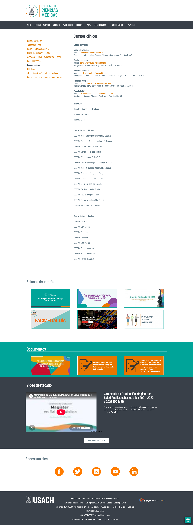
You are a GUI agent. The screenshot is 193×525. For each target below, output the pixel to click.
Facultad (37, 24)
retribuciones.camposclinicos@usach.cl (96, 94)
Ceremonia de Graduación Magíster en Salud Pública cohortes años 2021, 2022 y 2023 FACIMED (129, 398)
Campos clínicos (33, 65)
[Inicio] (96, 11)
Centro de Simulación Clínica (38, 49)
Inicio (29, 24)
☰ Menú (30, 34)
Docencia (56, 24)
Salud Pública (117, 24)
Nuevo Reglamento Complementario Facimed (45, 77)
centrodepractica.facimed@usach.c (95, 73)
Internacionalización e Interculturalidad (42, 73)
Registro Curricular (34, 40)
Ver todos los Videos (96, 441)
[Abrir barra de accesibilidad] (188, 520)
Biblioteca (31, 69)
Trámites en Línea (34, 45)
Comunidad (130, 24)
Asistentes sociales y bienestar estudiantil (44, 57)
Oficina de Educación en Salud (38, 53)
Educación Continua (101, 24)
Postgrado (80, 24)
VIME (89, 24)
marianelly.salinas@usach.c (91, 53)
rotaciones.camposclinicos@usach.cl (95, 84)
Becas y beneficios (34, 61)
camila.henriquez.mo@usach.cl (93, 63)
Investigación (68, 24)
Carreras (46, 24)
